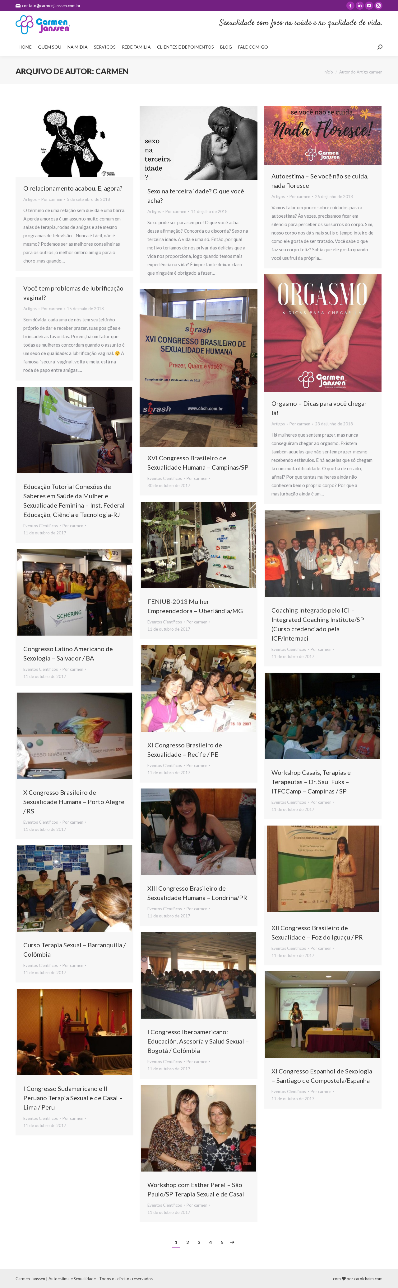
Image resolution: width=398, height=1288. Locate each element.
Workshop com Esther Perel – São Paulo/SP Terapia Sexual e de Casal (195, 1189)
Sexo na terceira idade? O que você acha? (195, 195)
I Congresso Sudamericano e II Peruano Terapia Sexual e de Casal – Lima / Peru (73, 1098)
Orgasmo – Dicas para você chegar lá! (319, 408)
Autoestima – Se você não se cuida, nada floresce (319, 180)
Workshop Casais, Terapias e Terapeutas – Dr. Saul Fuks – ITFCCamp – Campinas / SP (311, 782)
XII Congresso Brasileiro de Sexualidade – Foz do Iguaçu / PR (317, 932)
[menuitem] (25, 47)
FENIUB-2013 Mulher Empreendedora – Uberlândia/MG (195, 606)
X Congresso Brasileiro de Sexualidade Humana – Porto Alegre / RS (73, 801)
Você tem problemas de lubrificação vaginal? (73, 292)
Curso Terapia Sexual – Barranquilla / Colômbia (74, 949)
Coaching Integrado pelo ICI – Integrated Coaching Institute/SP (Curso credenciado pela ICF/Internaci (317, 624)
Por (51, 199)
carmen (112, 71)
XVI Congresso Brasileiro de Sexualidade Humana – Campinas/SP (197, 462)
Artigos (30, 199)
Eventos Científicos (164, 478)
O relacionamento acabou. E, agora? (72, 188)
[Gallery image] (198, 368)
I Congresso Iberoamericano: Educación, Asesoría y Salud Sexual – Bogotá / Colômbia (198, 1041)
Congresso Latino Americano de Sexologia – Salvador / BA (68, 653)
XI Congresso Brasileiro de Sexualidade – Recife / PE (184, 749)
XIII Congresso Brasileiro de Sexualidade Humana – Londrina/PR (197, 892)
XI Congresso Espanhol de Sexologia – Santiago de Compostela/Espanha (321, 1075)
